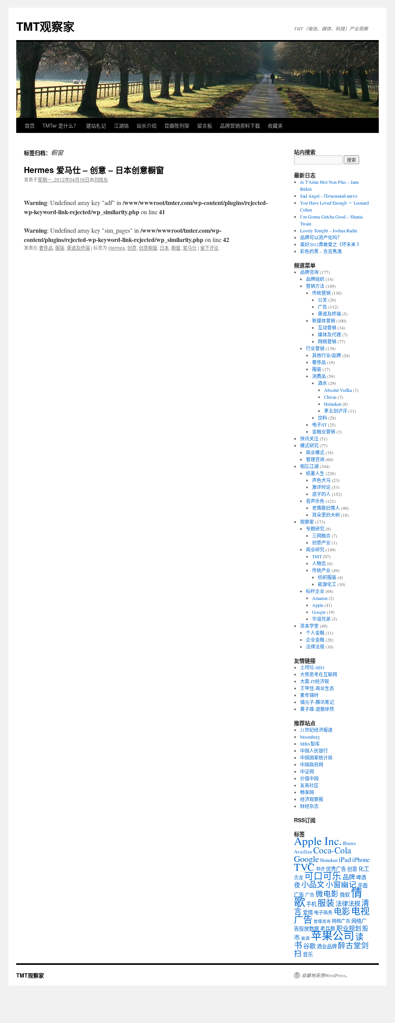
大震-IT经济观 (314, 681)
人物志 (319, 563)
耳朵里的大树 (326, 515)
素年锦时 (309, 695)
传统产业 (321, 570)
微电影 (327, 894)
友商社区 (309, 785)
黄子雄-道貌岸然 (317, 709)
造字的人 (321, 494)
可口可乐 (322, 876)
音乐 (308, 954)
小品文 (312, 884)
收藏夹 (275, 125)
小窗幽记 (341, 884)
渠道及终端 (78, 247)
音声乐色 (315, 501)
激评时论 (321, 487)
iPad (345, 859)
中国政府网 (311, 764)
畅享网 (307, 792)
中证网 (307, 771)
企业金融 (315, 640)
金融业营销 (323, 431)
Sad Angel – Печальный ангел (328, 196)
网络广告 (341, 921)
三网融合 (321, 535)
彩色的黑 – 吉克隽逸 (321, 251)
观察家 (307, 522)
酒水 (322, 383)
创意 (132, 247)
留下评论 (209, 247)
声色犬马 (321, 480)
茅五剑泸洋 (335, 411)
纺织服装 (327, 577)
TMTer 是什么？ (60, 125)
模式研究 (309, 445)
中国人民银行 (314, 751)
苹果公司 (332, 935)
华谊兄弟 (321, 619)
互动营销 (327, 327)
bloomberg (310, 737)
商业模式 (315, 452)
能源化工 (327, 584)
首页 (30, 125)
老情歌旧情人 (326, 508)
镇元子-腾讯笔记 (317, 702)
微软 (345, 894)
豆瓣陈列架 (176, 125)
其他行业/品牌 (326, 355)
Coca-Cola (332, 850)
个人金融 (315, 633)
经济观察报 (311, 799)
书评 (320, 869)
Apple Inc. (318, 840)
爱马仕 (190, 247)
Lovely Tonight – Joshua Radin (328, 230)
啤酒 (361, 877)
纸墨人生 (315, 473)
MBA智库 (310, 744)
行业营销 (315, 348)
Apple (317, 605)
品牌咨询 (309, 272)
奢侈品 (46, 247)
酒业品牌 (327, 946)
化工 (363, 868)
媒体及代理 (329, 334)
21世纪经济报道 (316, 730)
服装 (59, 247)
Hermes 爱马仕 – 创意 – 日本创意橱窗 (94, 169)
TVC (304, 867)
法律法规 (315, 646)
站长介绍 (147, 125)
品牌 (349, 877)
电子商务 (323, 912)
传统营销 (321, 293)
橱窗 (176, 247)
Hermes (116, 247)
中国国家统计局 (316, 757)
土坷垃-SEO (312, 667)
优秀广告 (336, 868)
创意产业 (321, 542)
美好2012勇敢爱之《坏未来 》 (330, 244)
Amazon (319, 598)
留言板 (204, 125)
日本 (164, 247)
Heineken (332, 404)
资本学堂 (309, 626)
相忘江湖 (309, 466)
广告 (322, 307)
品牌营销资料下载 (240, 125)
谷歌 (309, 946)
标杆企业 (315, 591)
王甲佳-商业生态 (317, 688)
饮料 (322, 418)
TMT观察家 (45, 26)
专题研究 (315, 529)
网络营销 (327, 341)
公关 (322, 300)
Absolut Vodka (338, 390)
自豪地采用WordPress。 (326, 975)
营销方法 (315, 286)
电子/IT (319, 425)
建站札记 (96, 125)
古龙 (298, 877)
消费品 (319, 376)
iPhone (361, 859)
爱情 (308, 912)
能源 (305, 938)
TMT (317, 556)
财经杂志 (309, 806)
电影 (342, 911)
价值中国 (309, 778)
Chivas (330, 397)
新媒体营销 (323, 320)
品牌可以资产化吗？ (321, 237)
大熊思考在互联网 (318, 674)
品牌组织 (315, 279)
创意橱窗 (148, 247)
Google (319, 612)
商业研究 (315, 549)
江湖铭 (121, 125)
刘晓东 (101, 179)
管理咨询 (315, 459)
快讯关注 (309, 438)
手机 (311, 903)
